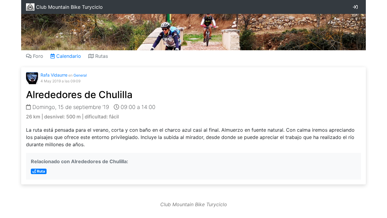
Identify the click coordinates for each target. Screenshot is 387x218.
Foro (37, 56)
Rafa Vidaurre (54, 75)
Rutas (101, 56)
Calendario (68, 56)
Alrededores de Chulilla (79, 95)
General (80, 75)
